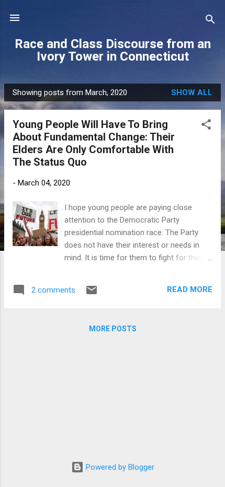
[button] (206, 126)
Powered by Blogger (119, 467)
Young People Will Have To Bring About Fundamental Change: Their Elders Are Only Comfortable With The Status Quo (94, 143)
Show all (191, 92)
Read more (189, 289)
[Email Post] (91, 293)
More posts (113, 328)
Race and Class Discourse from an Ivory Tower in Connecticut (113, 50)
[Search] (210, 21)
